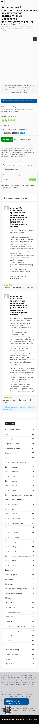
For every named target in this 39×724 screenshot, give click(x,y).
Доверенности (19, 453)
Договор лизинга (19, 504)
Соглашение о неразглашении (19, 631)
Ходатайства (19, 664)
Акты (19, 434)
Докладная (19, 570)
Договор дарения (19, 472)
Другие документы (19, 575)
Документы (5, 24)
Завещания (19, 579)
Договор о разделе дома (19, 518)
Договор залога (19, 486)
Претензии (19, 617)
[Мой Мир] (21, 133)
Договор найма (19, 514)
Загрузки (14, 24)
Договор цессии (19, 565)
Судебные (19, 640)
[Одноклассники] (7, 133)
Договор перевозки (19, 528)
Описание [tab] (28, 165)
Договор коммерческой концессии (19, 495)
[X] (13, 133)
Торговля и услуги (19, 645)
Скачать (7, 139)
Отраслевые (19, 603)
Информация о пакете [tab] (11, 169)
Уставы (19, 659)
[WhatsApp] (18, 133)
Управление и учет (19, 654)
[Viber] (15, 133)
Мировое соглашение (19, 593)
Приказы (19, 621)
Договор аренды (19, 467)
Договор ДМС (19, 476)
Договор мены (19, 509)
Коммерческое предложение (19, 589)
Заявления (19, 584)
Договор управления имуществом (19, 556)
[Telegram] (10, 133)
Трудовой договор (19, 650)
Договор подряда (19, 532)
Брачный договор (19, 439)
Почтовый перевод (19, 612)
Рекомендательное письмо (19, 626)
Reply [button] (31, 287)
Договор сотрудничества (19, 547)
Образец (19, 598)
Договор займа (19, 481)
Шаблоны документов (13, 719)
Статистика (19, 635)
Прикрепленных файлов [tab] (12, 165)
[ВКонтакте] (5, 133)
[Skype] (23, 133)
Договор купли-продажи (19, 500)
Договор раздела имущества (19, 542)
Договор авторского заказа (19, 462)
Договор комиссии (19, 490)
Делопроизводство (19, 448)
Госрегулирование (19, 444)
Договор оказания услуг (19, 523)
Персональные (19, 607)
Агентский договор (19, 429)
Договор (19, 458)
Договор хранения (19, 561)
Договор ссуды (19, 551)
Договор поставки (19, 537)
